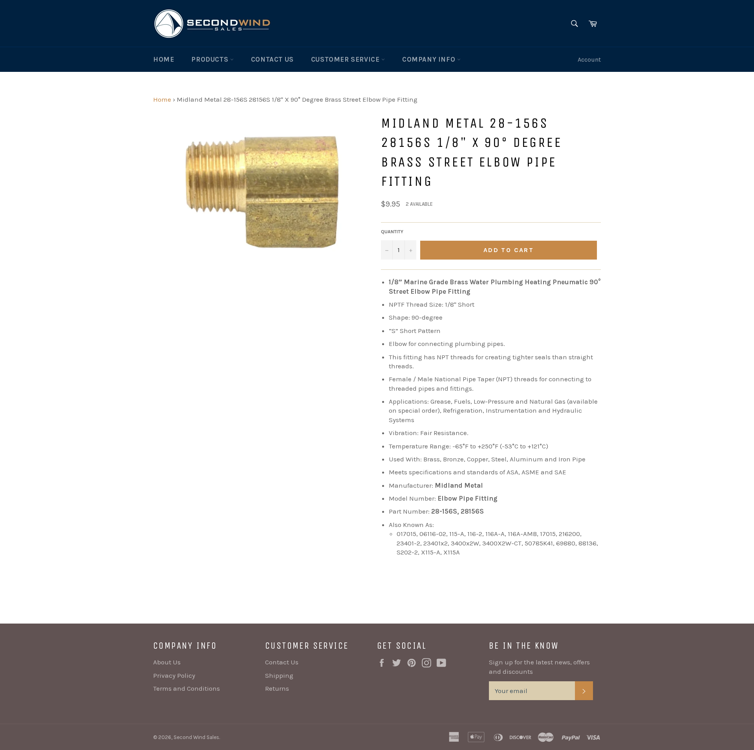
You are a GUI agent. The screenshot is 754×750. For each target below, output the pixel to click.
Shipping (279, 675)
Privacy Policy (174, 675)
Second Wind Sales (196, 737)
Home (163, 59)
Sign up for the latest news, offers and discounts (539, 666)
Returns (277, 688)
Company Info (429, 59)
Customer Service (346, 59)
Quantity (392, 231)
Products (210, 59)
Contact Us (272, 59)
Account (589, 59)
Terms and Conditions (186, 688)
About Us (167, 662)
